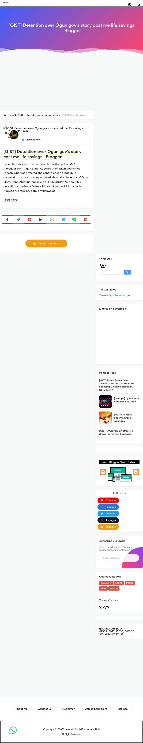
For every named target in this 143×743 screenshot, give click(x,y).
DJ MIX (119, 583)
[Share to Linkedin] (40, 219)
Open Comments (49, 243)
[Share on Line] (74, 219)
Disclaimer (68, 708)
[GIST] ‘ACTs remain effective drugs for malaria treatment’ (116, 432)
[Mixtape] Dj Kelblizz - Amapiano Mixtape (126, 400)
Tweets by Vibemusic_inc (115, 295)
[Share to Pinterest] (29, 219)
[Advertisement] (71, 83)
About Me (22, 708)
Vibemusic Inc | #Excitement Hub (81, 729)
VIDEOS (114, 588)
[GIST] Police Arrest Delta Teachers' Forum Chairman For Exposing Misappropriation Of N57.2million (117, 385)
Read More (10, 199)
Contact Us (44, 708)
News (103, 588)
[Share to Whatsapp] (52, 219)
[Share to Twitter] (18, 219)
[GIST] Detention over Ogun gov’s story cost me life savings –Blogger (42, 154)
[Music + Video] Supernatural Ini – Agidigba (124, 417)
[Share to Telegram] (63, 219)
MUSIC (130, 583)
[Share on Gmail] (85, 219)
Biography (106, 583)
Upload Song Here (96, 708)
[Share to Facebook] (7, 219)
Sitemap (123, 708)
